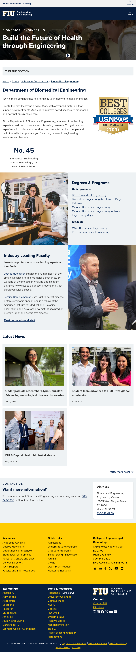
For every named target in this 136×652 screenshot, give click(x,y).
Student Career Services (17, 554)
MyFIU (51, 605)
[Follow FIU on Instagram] (95, 611)
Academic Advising (14, 542)
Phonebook (54, 593)
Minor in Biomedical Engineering (91, 207)
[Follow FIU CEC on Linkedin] (100, 568)
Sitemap (76, 647)
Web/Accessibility (118, 643)
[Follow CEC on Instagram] (95, 568)
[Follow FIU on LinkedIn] (99, 611)
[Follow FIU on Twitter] (107, 611)
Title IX (52, 629)
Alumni (52, 558)
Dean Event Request (59, 566)
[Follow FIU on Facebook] (103, 611)
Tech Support (10, 566)
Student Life (10, 613)
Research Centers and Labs (19, 558)
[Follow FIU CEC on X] (110, 568)
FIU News (98, 607)
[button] (130, 14)
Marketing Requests (59, 570)
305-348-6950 (105, 513)
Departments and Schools (18, 550)
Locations (8, 605)
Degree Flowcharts (14, 546)
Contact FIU (100, 603)
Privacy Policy (63, 647)
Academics (9, 601)
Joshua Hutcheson (15, 273)
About (15, 81)
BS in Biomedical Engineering (89, 195)
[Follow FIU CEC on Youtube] (116, 568)
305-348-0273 (118, 562)
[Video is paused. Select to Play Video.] (68, 55)
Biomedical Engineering (65, 81)
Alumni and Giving (13, 621)
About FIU (8, 593)
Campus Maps (56, 601)
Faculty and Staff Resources (19, 570)
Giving (51, 562)
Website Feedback (97, 643)
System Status (56, 617)
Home (6, 81)
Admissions (54, 542)
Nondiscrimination (58, 625)
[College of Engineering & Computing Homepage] (17, 13)
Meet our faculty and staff (19, 320)
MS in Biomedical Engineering (89, 228)
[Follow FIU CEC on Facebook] (106, 568)
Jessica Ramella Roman (17, 297)
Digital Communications (74, 643)
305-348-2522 (101, 558)
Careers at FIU (11, 625)
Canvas (52, 609)
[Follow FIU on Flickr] (116, 611)
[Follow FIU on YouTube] (111, 611)
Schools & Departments (34, 81)
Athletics (8, 617)
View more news (120, 472)
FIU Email (53, 613)
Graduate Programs (59, 550)
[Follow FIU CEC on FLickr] (122, 568)
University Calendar (59, 597)
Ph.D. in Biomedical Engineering (90, 232)
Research (8, 609)
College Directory (13, 562)
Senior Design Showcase (62, 554)
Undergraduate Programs (63, 546)
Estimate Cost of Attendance (19, 629)
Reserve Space (56, 621)
